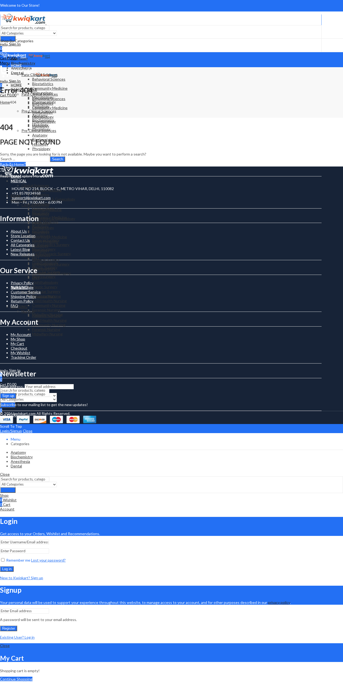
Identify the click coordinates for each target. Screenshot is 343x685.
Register (8, 628)
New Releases (23, 254)
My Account (21, 334)
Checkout (19, 348)
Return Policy (22, 301)
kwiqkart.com (24, 413)
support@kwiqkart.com (31, 197)
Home (5, 102)
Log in (7, 569)
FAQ (14, 305)
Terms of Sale (22, 287)
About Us (19, 231)
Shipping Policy (23, 296)
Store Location (23, 235)
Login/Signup (11, 431)
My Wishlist (20, 352)
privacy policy (279, 602)
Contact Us (20, 240)
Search (57, 159)
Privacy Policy (22, 283)
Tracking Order (23, 357)
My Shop (18, 339)
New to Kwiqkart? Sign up (21, 578)
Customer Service (26, 292)
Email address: (12, 386)
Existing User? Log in (17, 637)
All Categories (23, 245)
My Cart (17, 343)
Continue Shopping (16, 679)
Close (27, 431)
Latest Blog (20, 249)
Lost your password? (48, 560)
